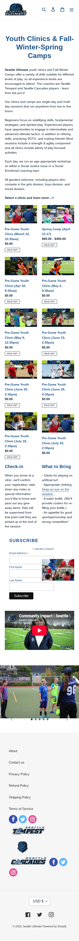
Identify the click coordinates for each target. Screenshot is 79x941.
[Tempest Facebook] (13, 822)
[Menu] (71, 9)
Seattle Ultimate (32, 926)
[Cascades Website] (28, 865)
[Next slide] (67, 719)
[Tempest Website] (28, 835)
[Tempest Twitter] (22, 822)
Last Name (15, 580)
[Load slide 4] (44, 719)
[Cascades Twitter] (63, 865)
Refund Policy (19, 785)
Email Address (19, 553)
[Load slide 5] (48, 719)
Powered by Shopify (54, 926)
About (13, 751)
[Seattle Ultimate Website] (22, 853)
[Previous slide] (12, 719)
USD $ (38, 901)
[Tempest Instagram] (32, 822)
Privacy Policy (19, 774)
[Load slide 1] (32, 719)
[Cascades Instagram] (13, 875)
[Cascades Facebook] (53, 865)
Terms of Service (21, 809)
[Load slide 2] (36, 719)
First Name (15, 567)
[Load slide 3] (40, 719)
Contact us (16, 762)
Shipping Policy (20, 797)
